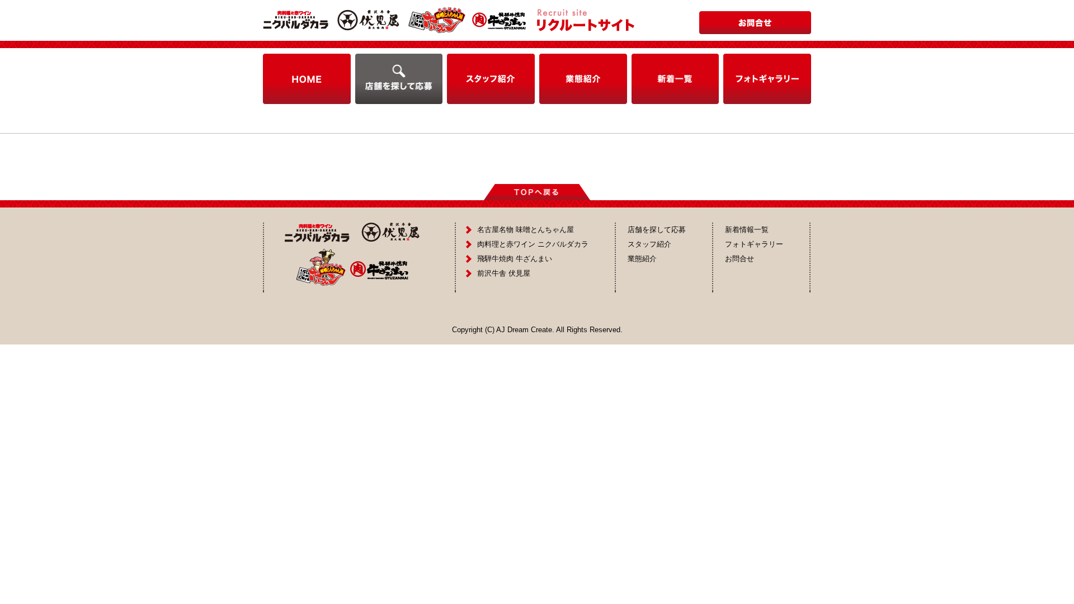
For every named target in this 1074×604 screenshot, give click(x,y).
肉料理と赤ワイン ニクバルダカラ (532, 244)
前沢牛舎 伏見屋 (503, 273)
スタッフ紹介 (649, 244)
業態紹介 (642, 258)
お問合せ (739, 258)
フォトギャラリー (754, 244)
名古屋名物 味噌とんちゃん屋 (525, 229)
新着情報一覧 (747, 229)
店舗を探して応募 (657, 229)
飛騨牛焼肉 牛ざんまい (514, 258)
